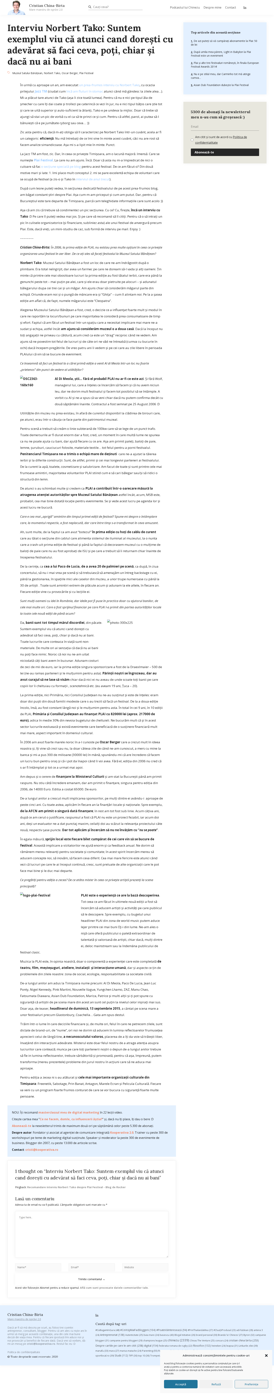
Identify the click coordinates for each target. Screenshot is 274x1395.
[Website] (145, 1268)
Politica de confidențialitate (23, 1352)
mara (114, 1350)
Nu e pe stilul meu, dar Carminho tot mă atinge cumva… (221, 75)
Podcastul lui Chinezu (185, 7)
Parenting (150, 1350)
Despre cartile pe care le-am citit (119, 1345)
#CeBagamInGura (107, 1330)
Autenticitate (134, 1335)
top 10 (143, 1355)
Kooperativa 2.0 (121, 1132)
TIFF (133, 1355)
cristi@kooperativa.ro (41, 1150)
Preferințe (251, 1384)
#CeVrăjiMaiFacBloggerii (138, 1330)
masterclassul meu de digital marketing (68, 1112)
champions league (155, 1340)
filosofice (202, 1345)
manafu (101, 1350)
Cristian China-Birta (47, 7)
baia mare (151, 1335)
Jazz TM (41, 91)
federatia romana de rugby (175, 1345)
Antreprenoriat (112, 1335)
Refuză (216, 1384)
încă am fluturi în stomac (84, 91)
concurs (221, 1340)
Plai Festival (86, 73)
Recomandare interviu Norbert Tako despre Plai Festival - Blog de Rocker (76, 1187)
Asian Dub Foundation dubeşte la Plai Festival (221, 85)
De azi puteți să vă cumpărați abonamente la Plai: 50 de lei (224, 42)
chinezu (178, 1340)
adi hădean (244, 1330)
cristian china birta (244, 1340)
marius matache (130, 1350)
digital (151, 1345)
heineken (219, 1345)
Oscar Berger (70, 73)
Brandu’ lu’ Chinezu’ (230, 1335)
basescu (167, 1335)
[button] (266, 1355)
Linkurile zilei (248, 1345)
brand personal (206, 1335)
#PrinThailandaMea (200, 1330)
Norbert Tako (52, 73)
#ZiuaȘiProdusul (225, 1330)
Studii (121, 1355)
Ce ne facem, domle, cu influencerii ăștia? (71, 1119)
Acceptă (180, 1384)
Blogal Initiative (184, 1335)
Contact (230, 7)
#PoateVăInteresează (171, 1330)
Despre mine (212, 7)
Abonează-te (21, 1126)
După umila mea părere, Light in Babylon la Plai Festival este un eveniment (221, 53)
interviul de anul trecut (93, 179)
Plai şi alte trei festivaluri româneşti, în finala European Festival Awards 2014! (225, 64)
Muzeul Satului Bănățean (27, 73)
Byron (248, 1335)
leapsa (232, 1345)
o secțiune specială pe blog (61, 166)
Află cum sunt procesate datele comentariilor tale (114, 1287)
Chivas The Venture (202, 1340)
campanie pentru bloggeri (126, 1340)
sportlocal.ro (104, 1355)
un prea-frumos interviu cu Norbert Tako (109, 85)
